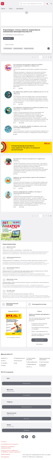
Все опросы (39, 344)
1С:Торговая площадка (42, 365)
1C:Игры (3, 365)
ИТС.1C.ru (29, 366)
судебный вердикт (18, 48)
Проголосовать (39, 340)
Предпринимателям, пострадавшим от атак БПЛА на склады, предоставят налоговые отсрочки (25, 260)
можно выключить (19, 34)
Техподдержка (5, 456)
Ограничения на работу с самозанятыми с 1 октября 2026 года (17, 250)
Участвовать (26, 395)
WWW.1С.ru (4, 358)
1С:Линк (3, 360)
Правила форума (5, 454)
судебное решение (28, 48)
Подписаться (27, 383)
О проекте (4, 441)
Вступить (26, 418)
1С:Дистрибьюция (31, 362)
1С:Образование (31, 364)
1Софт (15, 363)
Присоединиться (26, 407)
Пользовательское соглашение (9, 444)
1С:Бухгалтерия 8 (8, 48)
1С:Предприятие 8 (19, 358)
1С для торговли (44, 362)
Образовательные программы (44, 359)
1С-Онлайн (4, 363)
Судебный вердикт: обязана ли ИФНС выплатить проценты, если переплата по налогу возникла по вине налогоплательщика (26, 283)
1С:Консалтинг (18, 360)
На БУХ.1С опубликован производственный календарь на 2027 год (18, 294)
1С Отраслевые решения (30, 359)
